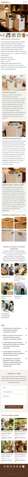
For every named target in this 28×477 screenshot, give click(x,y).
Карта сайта (19, 473)
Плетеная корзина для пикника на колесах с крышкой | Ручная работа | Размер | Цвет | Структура (20, 455)
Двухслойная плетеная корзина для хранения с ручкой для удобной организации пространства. (20, 432)
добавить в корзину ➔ (7, 438)
